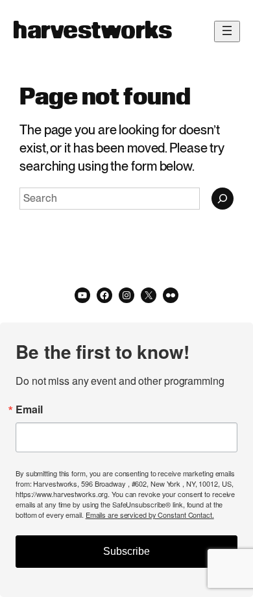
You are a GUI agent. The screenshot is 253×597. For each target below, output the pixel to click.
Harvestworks (92, 31)
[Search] (222, 199)
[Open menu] (227, 31)
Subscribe (126, 551)
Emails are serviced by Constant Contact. (150, 514)
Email (29, 409)
